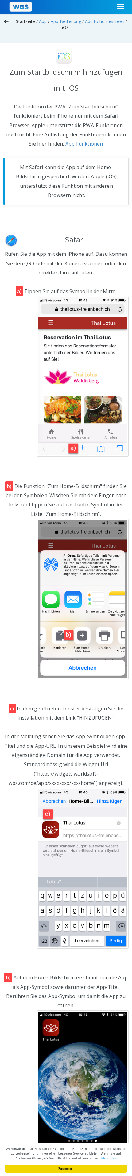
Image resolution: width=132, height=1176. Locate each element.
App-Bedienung (66, 21)
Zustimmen (66, 1168)
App (43, 21)
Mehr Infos (109, 1158)
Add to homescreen (104, 21)
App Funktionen (84, 143)
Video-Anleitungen (110, 37)
